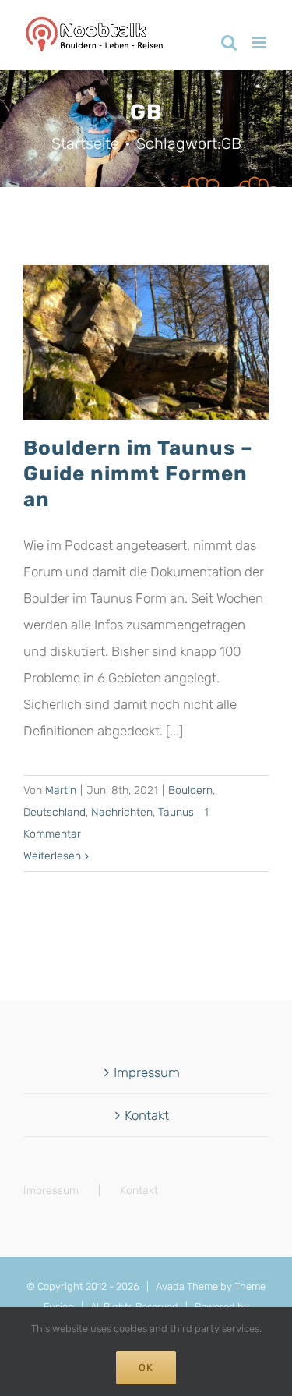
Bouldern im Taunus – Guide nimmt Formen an (138, 473)
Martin (60, 790)
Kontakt (147, 1115)
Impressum (147, 1072)
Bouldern (190, 790)
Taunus (176, 812)
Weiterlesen (52, 856)
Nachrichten (122, 812)
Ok (146, 1367)
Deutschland (54, 812)
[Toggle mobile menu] (260, 42)
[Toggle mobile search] (229, 42)
